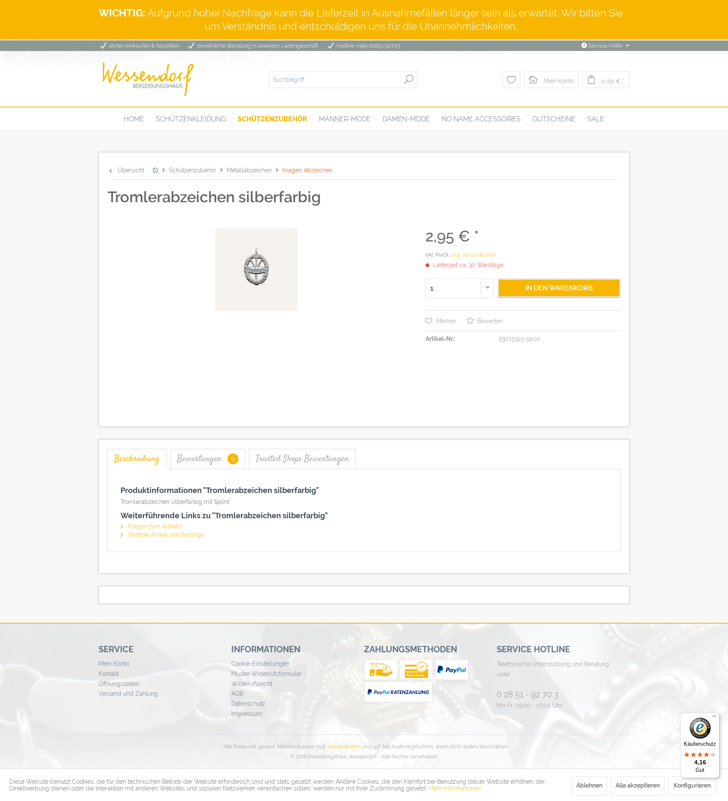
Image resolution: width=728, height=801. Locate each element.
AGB (237, 693)
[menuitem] (343, 79)
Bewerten (489, 321)
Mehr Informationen (454, 788)
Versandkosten (344, 747)
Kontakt (109, 673)
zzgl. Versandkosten (473, 255)
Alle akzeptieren (638, 785)
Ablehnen (589, 785)
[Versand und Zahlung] (381, 678)
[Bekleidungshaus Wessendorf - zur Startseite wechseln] (148, 79)
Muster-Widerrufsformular (266, 673)
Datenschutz (248, 703)
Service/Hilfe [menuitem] (605, 46)
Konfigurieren (692, 785)
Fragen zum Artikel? (154, 526)
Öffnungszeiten (119, 683)
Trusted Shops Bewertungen (302, 459)
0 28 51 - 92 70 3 (528, 694)
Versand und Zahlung (128, 693)
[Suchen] (409, 79)
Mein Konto (114, 663)
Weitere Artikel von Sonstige (165, 534)
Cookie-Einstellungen (260, 663)
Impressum (246, 713)
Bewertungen (206, 459)
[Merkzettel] (511, 79)
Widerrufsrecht (251, 683)
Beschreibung (137, 459)
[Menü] (714, 718)
